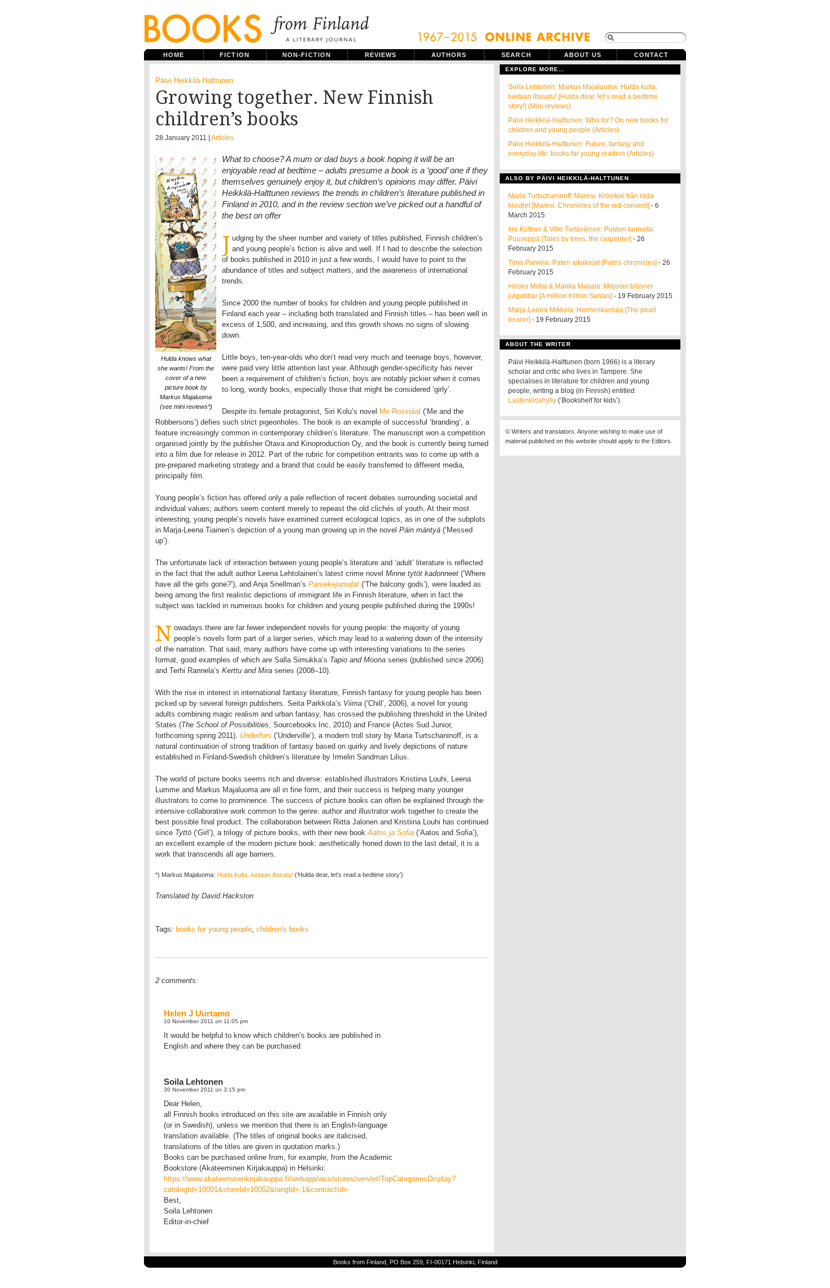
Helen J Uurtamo (197, 1013)
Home (173, 54)
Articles (222, 138)
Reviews (381, 54)
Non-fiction (306, 54)
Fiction (235, 54)
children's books (282, 929)
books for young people (214, 929)
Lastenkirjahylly (532, 400)
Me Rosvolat (401, 411)
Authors (449, 54)
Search (516, 54)
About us (583, 54)
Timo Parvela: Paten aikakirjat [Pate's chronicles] (582, 263)
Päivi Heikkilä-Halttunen (194, 80)
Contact (651, 54)
